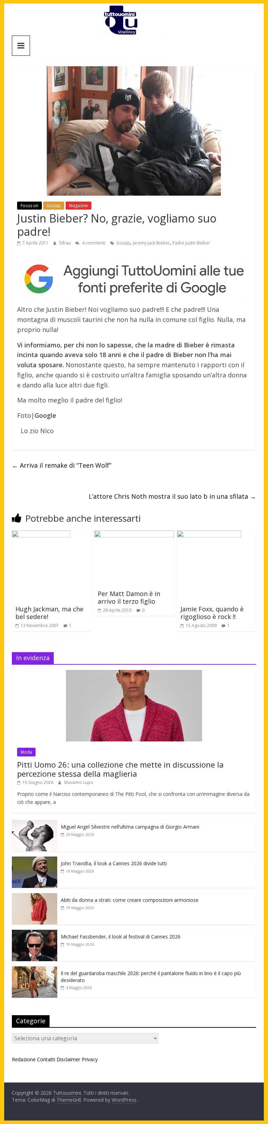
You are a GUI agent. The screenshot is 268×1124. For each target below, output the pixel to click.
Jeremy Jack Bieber (151, 243)
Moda (26, 752)
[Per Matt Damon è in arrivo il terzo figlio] (134, 534)
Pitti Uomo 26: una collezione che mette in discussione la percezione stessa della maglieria (120, 769)
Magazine (78, 206)
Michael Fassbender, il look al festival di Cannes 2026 (120, 936)
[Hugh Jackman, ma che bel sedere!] (41, 534)
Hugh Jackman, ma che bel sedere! (49, 613)
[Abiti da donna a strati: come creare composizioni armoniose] (34, 896)
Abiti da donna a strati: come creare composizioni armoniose (130, 900)
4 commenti (93, 243)
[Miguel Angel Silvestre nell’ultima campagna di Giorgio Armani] (34, 823)
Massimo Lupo (78, 782)
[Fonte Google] (134, 279)
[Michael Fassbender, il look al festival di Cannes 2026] (34, 933)
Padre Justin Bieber (191, 243)
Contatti (46, 1059)
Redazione (24, 1059)
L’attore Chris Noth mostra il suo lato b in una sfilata (172, 496)
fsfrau (65, 243)
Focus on (29, 206)
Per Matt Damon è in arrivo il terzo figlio (129, 597)
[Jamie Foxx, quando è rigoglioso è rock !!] (209, 534)
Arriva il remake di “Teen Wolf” (61, 465)
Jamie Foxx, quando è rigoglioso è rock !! (212, 613)
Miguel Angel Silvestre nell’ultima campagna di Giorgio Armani (130, 826)
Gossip (54, 206)
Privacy (90, 1059)
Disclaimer (68, 1059)
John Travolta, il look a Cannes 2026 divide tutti (114, 863)
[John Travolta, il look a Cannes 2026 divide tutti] (34, 860)
